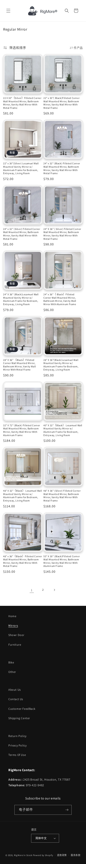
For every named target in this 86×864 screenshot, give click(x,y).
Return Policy (17, 736)
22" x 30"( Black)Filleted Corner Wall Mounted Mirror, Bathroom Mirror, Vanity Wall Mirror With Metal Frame (61, 102)
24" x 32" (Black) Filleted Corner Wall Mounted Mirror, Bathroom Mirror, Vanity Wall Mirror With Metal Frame (61, 168)
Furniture (14, 644)
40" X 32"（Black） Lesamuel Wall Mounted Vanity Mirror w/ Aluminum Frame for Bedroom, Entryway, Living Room (62, 430)
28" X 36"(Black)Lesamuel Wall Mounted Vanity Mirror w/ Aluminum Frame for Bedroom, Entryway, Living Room (60, 364)
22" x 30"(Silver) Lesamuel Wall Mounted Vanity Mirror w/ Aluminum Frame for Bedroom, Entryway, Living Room (21, 168)
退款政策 (62, 855)
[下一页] (54, 590)
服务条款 (76, 855)
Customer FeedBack (21, 709)
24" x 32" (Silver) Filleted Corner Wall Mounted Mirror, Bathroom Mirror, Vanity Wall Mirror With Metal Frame (21, 233)
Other (12, 672)
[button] (8, 10)
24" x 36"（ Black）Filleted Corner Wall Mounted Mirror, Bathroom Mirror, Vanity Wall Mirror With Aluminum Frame (59, 299)
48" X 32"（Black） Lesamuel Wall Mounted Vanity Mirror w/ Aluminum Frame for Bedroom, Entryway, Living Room (22, 495)
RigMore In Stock (23, 855)
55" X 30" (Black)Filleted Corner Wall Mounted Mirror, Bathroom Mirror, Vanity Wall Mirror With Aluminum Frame (61, 561)
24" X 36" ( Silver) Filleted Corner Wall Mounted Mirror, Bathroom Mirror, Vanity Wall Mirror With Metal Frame (62, 233)
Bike (11, 662)
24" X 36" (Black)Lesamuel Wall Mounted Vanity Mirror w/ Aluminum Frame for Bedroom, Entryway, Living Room (21, 299)
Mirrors (13, 625)
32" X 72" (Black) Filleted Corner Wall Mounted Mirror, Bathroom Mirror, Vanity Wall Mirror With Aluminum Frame (21, 430)
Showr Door (16, 635)
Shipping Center (19, 718)
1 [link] (32, 590)
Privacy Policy (17, 745)
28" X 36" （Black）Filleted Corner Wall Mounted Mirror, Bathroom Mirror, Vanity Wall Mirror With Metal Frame (19, 364)
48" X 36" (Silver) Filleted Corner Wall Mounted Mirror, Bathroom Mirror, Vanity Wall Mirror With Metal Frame (62, 495)
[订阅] (66, 810)
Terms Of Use (17, 755)
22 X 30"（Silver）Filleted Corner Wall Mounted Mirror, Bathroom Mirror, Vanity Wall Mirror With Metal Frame (22, 102)
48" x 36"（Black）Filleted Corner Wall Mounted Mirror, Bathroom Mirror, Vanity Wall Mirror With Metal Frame (22, 561)
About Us (14, 690)
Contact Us (15, 699)
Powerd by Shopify (43, 855)
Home (12, 616)
